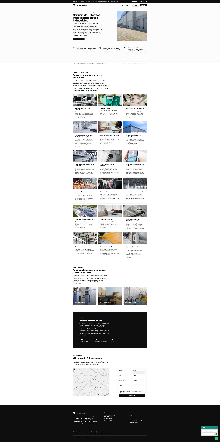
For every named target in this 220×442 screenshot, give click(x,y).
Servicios (126, 5)
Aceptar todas (134, 1)
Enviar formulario (132, 395)
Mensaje (121, 385)
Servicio (134, 370)
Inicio (122, 5)
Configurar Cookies (134, 422)
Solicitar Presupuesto (78, 38)
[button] (91, 382)
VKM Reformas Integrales (82, 5)
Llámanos (88, 38)
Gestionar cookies (143, 1)
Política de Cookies (133, 417)
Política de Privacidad (132, 391)
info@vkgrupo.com (108, 420)
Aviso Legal (132, 415)
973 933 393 (136, 5)
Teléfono (135, 375)
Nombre (120, 370)
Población (135, 380)
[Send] (216, 434)
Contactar (143, 5)
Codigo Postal (122, 380)
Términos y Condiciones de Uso (136, 420)
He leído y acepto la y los (131, 392)
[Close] (216, 427)
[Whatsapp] (216, 438)
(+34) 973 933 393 (108, 418)
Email (120, 375)
